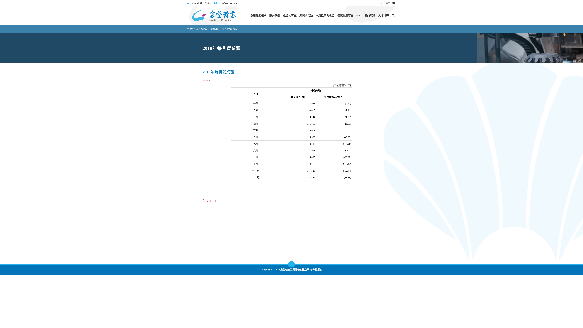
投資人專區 (290, 15)
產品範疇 (370, 15)
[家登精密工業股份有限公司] (214, 15)
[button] (393, 15)
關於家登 (274, 15)
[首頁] (191, 28)
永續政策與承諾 (325, 15)
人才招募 (383, 15)
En (381, 3)
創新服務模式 (258, 15)
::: (188, 29)
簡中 (388, 3)
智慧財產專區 (345, 15)
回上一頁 (212, 201)
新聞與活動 (306, 15)
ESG (359, 15)
